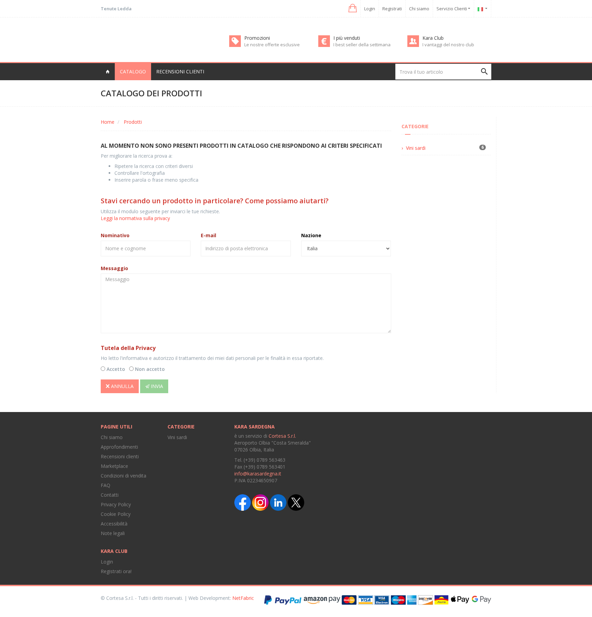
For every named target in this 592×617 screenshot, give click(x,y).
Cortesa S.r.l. (282, 436)
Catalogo (133, 71)
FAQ (105, 485)
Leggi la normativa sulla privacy (135, 218)
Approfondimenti (119, 447)
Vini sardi (416, 148)
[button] (352, 8)
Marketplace (114, 466)
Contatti (110, 495)
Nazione (311, 235)
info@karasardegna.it (257, 473)
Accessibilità (114, 523)
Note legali (113, 533)
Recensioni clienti (180, 71)
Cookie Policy (116, 514)
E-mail (208, 235)
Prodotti (133, 122)
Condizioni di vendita (123, 475)
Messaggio (114, 268)
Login (369, 8)
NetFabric (243, 598)
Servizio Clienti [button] (452, 8)
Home (107, 122)
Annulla (122, 386)
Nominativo (115, 235)
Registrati (392, 8)
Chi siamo (419, 8)
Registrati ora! (116, 571)
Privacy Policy (116, 504)
